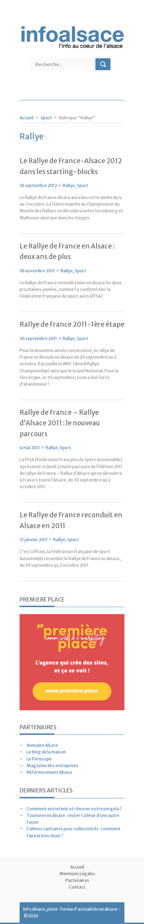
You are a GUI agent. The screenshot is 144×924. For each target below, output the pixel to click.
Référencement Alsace (49, 772)
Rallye (69, 185)
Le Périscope (39, 759)
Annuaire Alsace (42, 745)
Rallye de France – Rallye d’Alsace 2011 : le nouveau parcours (60, 423)
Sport (46, 117)
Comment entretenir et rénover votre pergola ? (74, 808)
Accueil (27, 117)
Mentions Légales (77, 873)
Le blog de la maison (46, 752)
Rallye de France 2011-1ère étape (72, 324)
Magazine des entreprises (52, 765)
